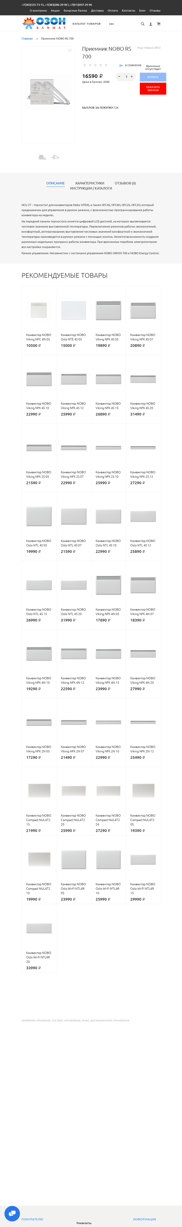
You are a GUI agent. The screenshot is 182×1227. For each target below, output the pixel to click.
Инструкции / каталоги (91, 188)
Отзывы (155, 10)
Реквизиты (84, 1223)
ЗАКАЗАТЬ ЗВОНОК (153, 89)
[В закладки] (69, 51)
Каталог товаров (87, 23)
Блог (142, 10)
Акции (55, 10)
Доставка (97, 10)
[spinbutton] (126, 77)
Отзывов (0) (125, 183)
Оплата (113, 10)
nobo (85, 1020)
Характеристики (89, 183)
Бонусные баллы (75, 10)
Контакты (128, 10)
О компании (38, 10)
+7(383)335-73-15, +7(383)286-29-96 (44, 4)
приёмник (28, 1020)
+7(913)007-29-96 (81, 4)
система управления (66, 1020)
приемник (43, 1020)
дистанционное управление (109, 1020)
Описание (55, 183)
